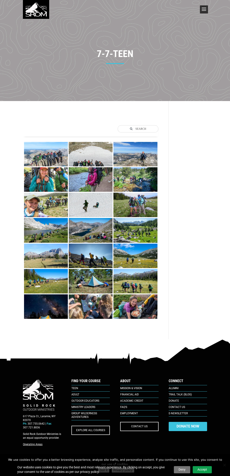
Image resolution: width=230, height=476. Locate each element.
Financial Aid (129, 394)
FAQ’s (123, 407)
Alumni (174, 388)
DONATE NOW (188, 426)
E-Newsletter (178, 413)
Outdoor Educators (85, 400)
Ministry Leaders (83, 407)
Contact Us (177, 407)
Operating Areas (32, 444)
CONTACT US (139, 426)
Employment (129, 413)
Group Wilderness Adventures (84, 415)
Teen (74, 388)
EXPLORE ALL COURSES (90, 430)
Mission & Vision (131, 388)
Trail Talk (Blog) (180, 394)
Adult (75, 394)
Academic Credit (131, 400)
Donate (174, 400)
